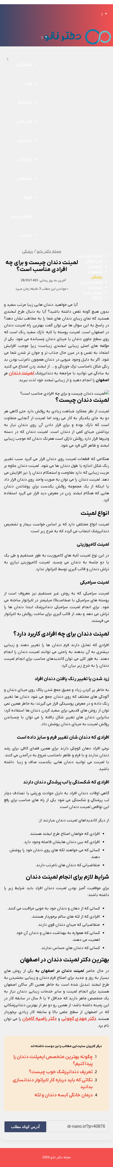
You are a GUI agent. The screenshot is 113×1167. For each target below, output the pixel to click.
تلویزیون (24, 140)
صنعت (26, 235)
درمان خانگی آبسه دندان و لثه (63, 1095)
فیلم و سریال (91, 282)
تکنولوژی (94, 271)
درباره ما (95, 287)
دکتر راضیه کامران (39, 1019)
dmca (97, 298)
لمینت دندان (22, 373)
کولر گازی (24, 121)
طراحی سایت (21, 216)
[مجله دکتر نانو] (78, 45)
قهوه (28, 197)
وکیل (27, 83)
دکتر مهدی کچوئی (79, 1019)
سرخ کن (25, 159)
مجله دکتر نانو (90, 255)
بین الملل (94, 261)
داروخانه (24, 102)
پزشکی (96, 276)
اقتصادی (95, 266)
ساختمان (24, 178)
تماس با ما (92, 292)
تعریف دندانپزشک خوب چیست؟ (61, 1072)
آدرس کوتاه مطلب (25, 1127)
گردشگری (24, 64)
